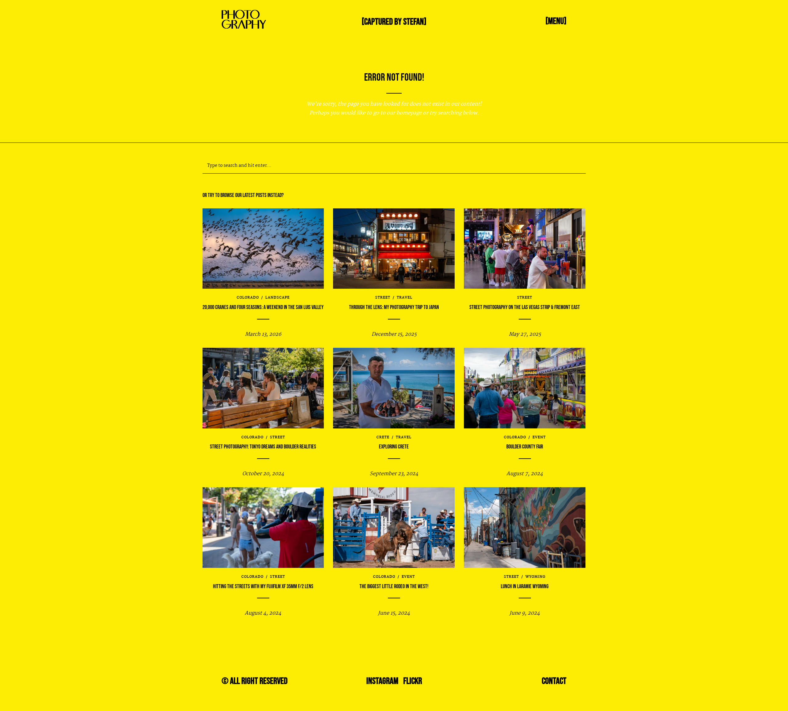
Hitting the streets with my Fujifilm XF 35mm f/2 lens (263, 586)
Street (382, 297)
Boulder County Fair (524, 447)
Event (539, 437)
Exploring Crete (394, 447)
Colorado (248, 297)
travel (404, 297)
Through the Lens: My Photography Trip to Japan (394, 307)
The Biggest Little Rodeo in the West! (394, 586)
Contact (554, 681)
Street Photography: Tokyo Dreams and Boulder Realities (263, 447)
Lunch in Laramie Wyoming (525, 586)
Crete (382, 437)
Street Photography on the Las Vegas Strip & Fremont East (524, 307)
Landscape (277, 297)
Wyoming (535, 577)
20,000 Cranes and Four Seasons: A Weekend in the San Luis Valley (263, 307)
